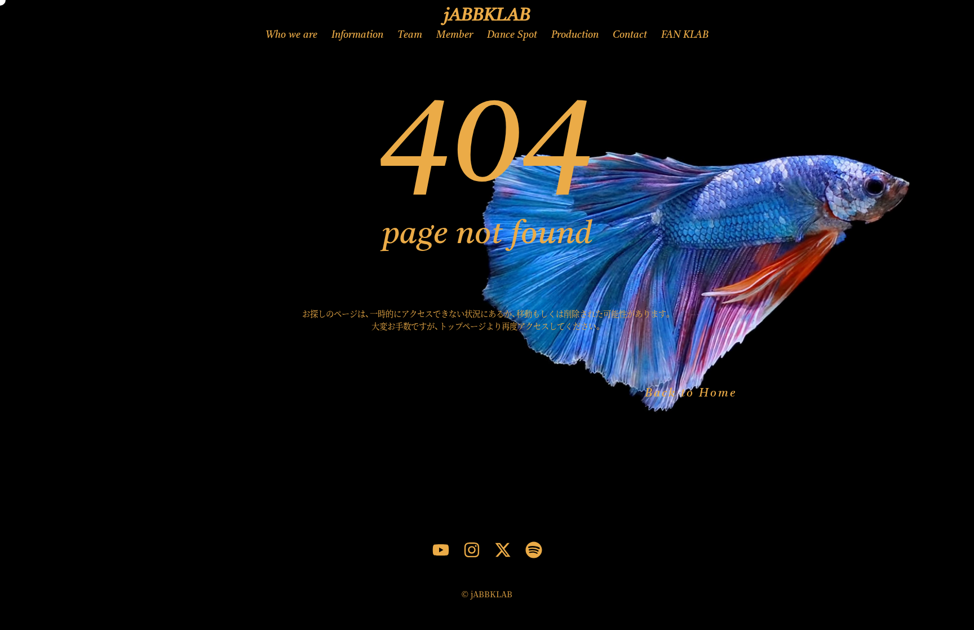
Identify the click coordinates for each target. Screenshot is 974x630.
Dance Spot (512, 35)
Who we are (291, 35)
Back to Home (691, 393)
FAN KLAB (685, 35)
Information (357, 35)
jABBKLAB (487, 16)
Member (454, 35)
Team (409, 35)
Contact (630, 35)
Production (575, 35)
